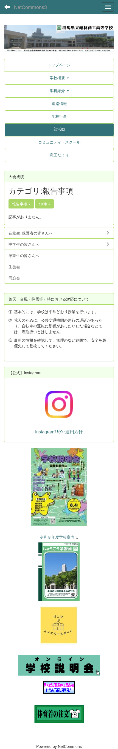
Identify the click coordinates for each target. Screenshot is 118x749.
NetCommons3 (30, 6)
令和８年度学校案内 (57, 537)
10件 (43, 204)
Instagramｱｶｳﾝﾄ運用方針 (59, 432)
